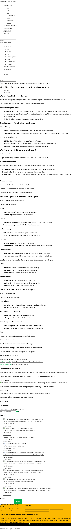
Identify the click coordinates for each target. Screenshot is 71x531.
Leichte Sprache (11, 57)
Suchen (2, 498)
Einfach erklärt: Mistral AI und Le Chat (13, 446)
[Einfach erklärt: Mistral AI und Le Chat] (14, 443)
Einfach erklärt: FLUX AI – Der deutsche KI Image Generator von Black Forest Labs (26, 490)
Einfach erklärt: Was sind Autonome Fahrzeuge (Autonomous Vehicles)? (28, 376)
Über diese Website (9, 67)
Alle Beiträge (7, 47)
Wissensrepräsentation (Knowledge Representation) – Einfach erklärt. (27, 387)
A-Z (8, 49)
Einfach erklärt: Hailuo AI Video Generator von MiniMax (18, 481)
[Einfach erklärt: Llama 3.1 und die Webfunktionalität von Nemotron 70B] (24, 461)
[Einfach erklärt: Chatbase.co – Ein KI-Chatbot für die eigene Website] (23, 470)
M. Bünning (6, 90)
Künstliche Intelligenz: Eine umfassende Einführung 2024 (19, 430)
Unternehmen (11, 62)
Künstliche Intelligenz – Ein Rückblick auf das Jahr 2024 (18, 437)
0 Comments (7, 426)
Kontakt (5, 74)
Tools (8, 59)
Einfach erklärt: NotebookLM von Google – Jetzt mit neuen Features (22, 421)
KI (15, 359)
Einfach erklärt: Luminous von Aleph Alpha (16, 397)
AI (10, 359)
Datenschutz (7, 69)
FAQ (8, 54)
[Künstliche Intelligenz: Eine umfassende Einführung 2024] (19, 428)
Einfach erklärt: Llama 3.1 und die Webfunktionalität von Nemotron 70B (23, 464)
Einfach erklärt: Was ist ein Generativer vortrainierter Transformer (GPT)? (23, 455)
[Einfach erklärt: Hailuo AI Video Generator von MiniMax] (19, 479)
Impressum (6, 72)
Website (9, 64)
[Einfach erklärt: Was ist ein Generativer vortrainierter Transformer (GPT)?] (24, 452)
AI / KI (9, 52)
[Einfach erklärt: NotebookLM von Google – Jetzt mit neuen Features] (23, 419)
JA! (18, 411)
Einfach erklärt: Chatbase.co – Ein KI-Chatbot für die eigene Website (22, 473)
